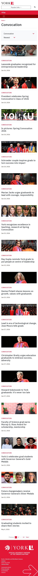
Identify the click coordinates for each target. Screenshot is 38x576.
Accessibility (4, 570)
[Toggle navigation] (3, 16)
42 (23, 537)
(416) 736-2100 (5, 562)
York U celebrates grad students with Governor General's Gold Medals (17, 459)
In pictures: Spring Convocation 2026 (16, 129)
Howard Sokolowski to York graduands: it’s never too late (15, 391)
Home (3, 20)
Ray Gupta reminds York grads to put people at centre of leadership (17, 260)
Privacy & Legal (5, 569)
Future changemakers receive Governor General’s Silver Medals (17, 492)
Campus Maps (5, 564)
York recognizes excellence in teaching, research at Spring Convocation (15, 227)
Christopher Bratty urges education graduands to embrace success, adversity (18, 358)
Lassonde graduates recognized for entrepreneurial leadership (18, 65)
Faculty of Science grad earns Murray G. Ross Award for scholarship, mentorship (15, 424)
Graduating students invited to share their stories (16, 524)
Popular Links (15, 7)
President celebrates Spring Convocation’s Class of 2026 (15, 97)
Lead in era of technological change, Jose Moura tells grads (19, 324)
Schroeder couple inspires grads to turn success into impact (18, 161)
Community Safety (6, 567)
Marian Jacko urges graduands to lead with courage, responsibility (17, 193)
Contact (3, 561)
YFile (3, 12)
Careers (3, 572)
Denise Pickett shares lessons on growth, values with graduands (17, 292)
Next (27, 537)
